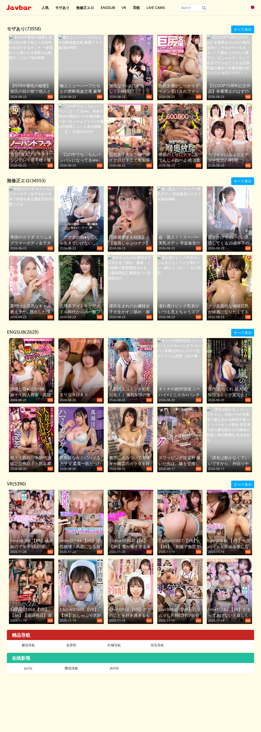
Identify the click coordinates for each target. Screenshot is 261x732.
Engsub (108, 7)
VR (124, 7)
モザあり (62, 7)
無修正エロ (85, 7)
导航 (136, 7)
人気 (45, 7)
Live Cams (156, 7)
